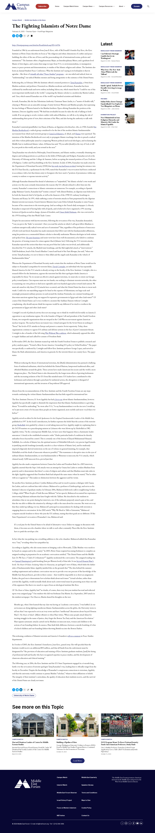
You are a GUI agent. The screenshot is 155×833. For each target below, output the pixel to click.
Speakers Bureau (87, 785)
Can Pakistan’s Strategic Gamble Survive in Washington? (110, 55)
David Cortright (59, 266)
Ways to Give (86, 800)
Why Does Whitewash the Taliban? (110, 71)
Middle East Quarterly (89, 777)
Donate (137, 6)
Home (57, 6)
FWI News (104, 99)
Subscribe (42, 6)
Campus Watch (17, 20)
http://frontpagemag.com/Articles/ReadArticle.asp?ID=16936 (36, 45)
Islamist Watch (62, 785)
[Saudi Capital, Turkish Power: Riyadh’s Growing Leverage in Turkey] (129, 86)
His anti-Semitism (33, 237)
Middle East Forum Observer (111, 51)
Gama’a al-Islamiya (56, 134)
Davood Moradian (116, 77)
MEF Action (61, 815)
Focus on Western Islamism (66, 808)
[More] (94, 6)
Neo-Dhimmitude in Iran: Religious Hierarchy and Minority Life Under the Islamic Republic (110, 121)
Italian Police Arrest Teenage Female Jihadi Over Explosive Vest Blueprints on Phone (111, 103)
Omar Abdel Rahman (67, 212)
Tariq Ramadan (76, 82)
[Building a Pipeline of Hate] (77, 725)
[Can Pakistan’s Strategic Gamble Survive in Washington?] (129, 54)
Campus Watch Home (70, 6)
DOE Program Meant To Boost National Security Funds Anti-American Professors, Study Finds (119, 743)
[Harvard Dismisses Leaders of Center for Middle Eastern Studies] (33, 725)
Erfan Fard (114, 127)
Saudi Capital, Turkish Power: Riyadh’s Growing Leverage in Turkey (112, 87)
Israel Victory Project (64, 800)
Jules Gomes (115, 109)
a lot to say (58, 399)
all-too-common (74, 636)
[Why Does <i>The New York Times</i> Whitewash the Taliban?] (129, 70)
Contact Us (85, 815)
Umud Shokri (115, 93)
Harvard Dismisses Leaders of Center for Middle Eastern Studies (30, 743)
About (121, 6)
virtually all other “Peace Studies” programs (47, 74)
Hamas (78, 134)
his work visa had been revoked (64, 166)
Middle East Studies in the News (35, 20)
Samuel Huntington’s (23, 561)
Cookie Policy (86, 808)
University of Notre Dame (24, 695)
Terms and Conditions (89, 793)
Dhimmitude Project (108, 114)
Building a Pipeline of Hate (67, 742)
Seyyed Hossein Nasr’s (85, 561)
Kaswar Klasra (115, 61)
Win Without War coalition (55, 333)
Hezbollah (21, 425)
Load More (77, 760)
